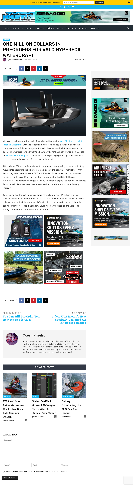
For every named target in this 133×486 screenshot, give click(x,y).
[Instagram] (64, 6)
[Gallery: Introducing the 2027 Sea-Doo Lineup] (74, 385)
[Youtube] (72, 6)
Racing (7, 396)
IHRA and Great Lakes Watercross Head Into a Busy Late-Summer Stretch (13, 409)
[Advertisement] (110, 55)
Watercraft (68, 396)
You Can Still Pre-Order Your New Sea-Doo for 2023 (22, 318)
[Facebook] (60, 6)
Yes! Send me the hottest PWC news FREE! (45, 2)
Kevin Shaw (66, 417)
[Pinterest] (33, 68)
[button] (128, 28)
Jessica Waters (8, 421)
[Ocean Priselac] (5, 59)
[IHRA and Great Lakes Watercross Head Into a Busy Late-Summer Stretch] (15, 385)
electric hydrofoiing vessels (19, 155)
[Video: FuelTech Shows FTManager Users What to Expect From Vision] (44, 385)
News (6, 40)
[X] (68, 6)
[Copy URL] (45, 68)
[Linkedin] (39, 68)
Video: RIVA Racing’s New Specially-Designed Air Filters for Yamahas (68, 319)
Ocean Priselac (15, 60)
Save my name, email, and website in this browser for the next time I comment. (37, 472)
